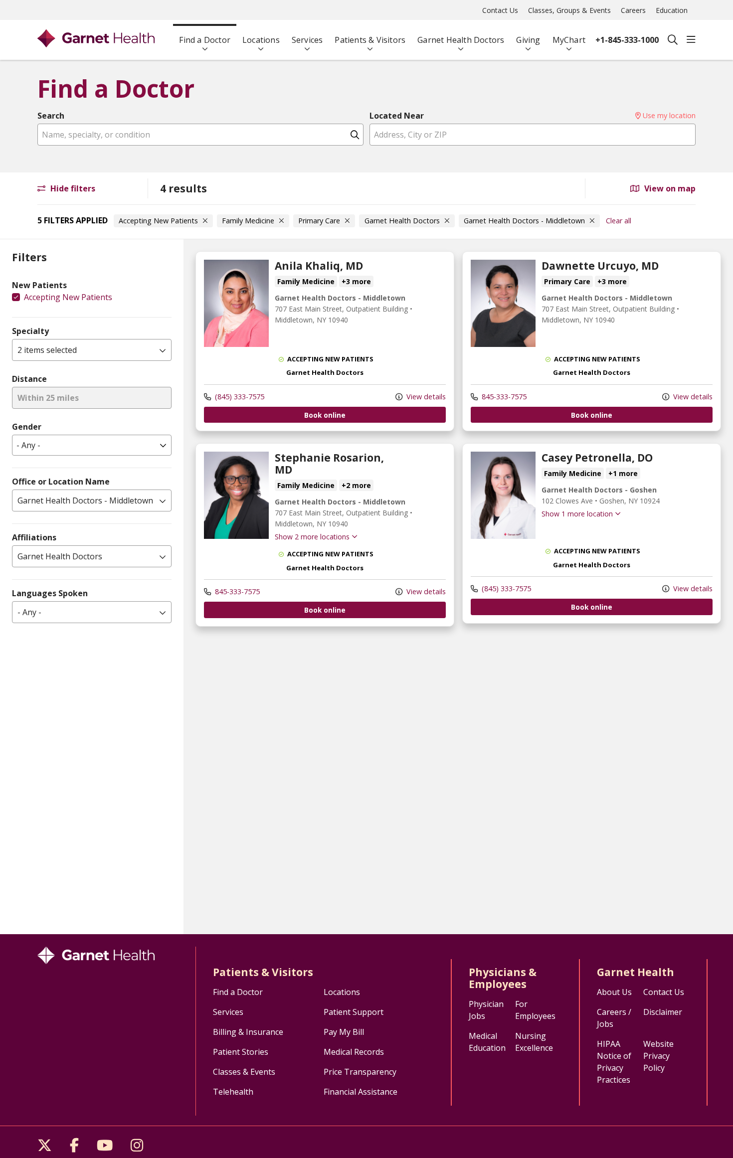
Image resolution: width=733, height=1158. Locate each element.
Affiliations (34, 537)
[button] (691, 40)
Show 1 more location (577, 513)
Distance (29, 378)
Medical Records (354, 1051)
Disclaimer (662, 1011)
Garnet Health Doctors (460, 39)
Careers (633, 10)
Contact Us (500, 10)
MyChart (568, 39)
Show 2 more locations (312, 536)
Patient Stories (240, 1051)
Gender (26, 426)
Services (307, 39)
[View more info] (236, 343)
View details (425, 396)
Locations (261, 39)
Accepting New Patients (68, 297)
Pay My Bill (344, 1031)
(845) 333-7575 (238, 396)
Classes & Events (244, 1071)
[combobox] (200, 135)
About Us (614, 992)
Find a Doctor (204, 39)
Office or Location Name (61, 481)
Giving (528, 39)
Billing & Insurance (248, 1031)
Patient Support (353, 1011)
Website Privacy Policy (658, 1055)
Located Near (396, 115)
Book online (325, 415)
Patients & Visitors (370, 39)
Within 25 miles (48, 397)
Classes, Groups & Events (569, 10)
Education (672, 10)
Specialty (30, 331)
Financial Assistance (360, 1091)
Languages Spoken (50, 593)
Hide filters (71, 188)
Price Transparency (360, 1071)
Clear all (618, 220)
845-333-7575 (503, 396)
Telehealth (233, 1091)
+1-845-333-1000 (627, 39)
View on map (669, 188)
